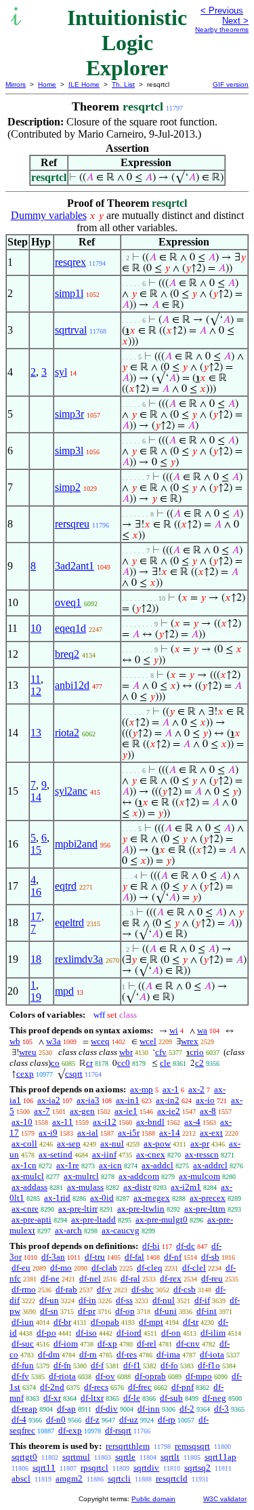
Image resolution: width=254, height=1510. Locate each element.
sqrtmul (76, 1457)
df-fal (134, 1257)
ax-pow (157, 1143)
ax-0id (102, 1198)
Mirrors (15, 84)
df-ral (130, 1278)
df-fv (20, 1376)
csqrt (74, 1074)
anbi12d (72, 685)
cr (89, 1063)
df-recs (96, 1387)
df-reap (24, 1409)
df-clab (104, 1268)
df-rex (171, 1278)
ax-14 (169, 1133)
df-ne (50, 1278)
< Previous (221, 10)
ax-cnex (150, 1154)
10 (35, 628)
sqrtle (125, 1457)
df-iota (212, 1354)
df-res (127, 1354)
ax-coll (24, 1143)
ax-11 (62, 1122)
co (55, 1063)
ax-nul (112, 1143)
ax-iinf (104, 1154)
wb (14, 1041)
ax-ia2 (48, 1100)
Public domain (153, 1499)
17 (35, 916)
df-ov (105, 1376)
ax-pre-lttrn (205, 1209)
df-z (92, 1419)
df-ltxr (92, 1398)
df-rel (146, 1343)
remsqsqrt (192, 1446)
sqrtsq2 (197, 1468)
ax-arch (68, 1230)
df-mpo (199, 1376)
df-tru (95, 1257)
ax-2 (196, 1089)
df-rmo (24, 1289)
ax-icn (110, 1165)
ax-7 (42, 1111)
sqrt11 (44, 1468)
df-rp (166, 1419)
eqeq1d (70, 628)
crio (197, 1052)
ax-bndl (150, 1122)
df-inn (148, 1409)
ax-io (205, 1100)
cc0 (123, 1063)
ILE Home (84, 84)
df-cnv (188, 1343)
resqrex (70, 262)
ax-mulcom (199, 1176)
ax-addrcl (210, 1165)
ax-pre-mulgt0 (161, 1219)
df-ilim (213, 1333)
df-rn (88, 1354)
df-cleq (150, 1268)
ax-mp (141, 1089)
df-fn (62, 1365)
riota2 (67, 732)
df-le (131, 1398)
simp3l (69, 450)
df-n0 (56, 1419)
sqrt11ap (220, 1457)
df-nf (173, 1257)
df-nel (90, 1278)
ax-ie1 (125, 1111)
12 (35, 691)
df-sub (171, 1398)
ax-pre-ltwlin (141, 1209)
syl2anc (71, 791)
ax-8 (208, 1111)
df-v (104, 1289)
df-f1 (132, 1365)
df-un (49, 1300)
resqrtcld (172, 1478)
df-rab (66, 1289)
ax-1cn (24, 1165)
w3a (53, 1041)
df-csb (184, 1289)
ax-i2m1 (186, 1187)
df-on (171, 1333)
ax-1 (171, 1089)
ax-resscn (202, 1154)
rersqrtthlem (128, 1446)
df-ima (168, 1354)
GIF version (231, 84)
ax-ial (87, 1133)
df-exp (70, 1430)
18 (35, 959)
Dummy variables (49, 215)
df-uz (128, 1419)
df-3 (221, 1409)
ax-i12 (105, 1122)
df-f (97, 1365)
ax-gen (82, 1111)
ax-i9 (48, 1133)
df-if (202, 1300)
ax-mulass (85, 1187)
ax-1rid (57, 1198)
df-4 (19, 1419)
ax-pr (199, 1143)
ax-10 (22, 1122)
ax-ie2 (168, 1111)
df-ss (124, 1300)
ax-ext (211, 1133)
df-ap (66, 1409)
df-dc (185, 1246)
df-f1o (209, 1365)
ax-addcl (157, 1165)
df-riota (62, 1376)
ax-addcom (139, 1176)
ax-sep (69, 1143)
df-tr (190, 1322)
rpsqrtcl (94, 1468)
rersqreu (72, 524)
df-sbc (142, 1289)
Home (47, 84)
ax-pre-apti (31, 1219)
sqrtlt (170, 1457)
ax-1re (67, 1165)
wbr (126, 1052)
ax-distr (137, 1187)
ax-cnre (25, 1209)
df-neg (214, 1398)
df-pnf (182, 1387)
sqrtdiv (146, 1468)
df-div (107, 1409)
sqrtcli (119, 1478)
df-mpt (151, 1322)
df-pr (87, 1311)
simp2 (68, 487)
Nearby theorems (222, 29)
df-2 (186, 1409)
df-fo (169, 1365)
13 (35, 732)
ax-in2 (167, 1100)
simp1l (69, 293)
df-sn (49, 1311)
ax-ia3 (88, 1100)
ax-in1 (128, 1100)
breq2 (67, 654)
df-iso (86, 1333)
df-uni (165, 1311)
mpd (64, 991)
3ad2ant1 (74, 566)
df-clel (194, 1268)
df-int (206, 1311)
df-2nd (52, 1387)
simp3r (69, 414)
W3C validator (225, 1499)
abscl (21, 1478)
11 (35, 679)
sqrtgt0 (24, 1457)
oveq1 (68, 602)
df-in (87, 1300)
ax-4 (192, 1122)
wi (173, 1030)
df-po (46, 1333)
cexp (25, 1074)
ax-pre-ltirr (78, 1209)
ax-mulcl (28, 1176)
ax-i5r (129, 1133)
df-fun (23, 1365)
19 (35, 997)
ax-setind (55, 1154)
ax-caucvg (121, 1230)
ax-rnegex (151, 1198)
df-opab (105, 1322)
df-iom (66, 1343)
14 (35, 797)
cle (165, 1063)
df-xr (52, 1398)
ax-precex (208, 1198)
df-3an (53, 1257)
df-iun (23, 1322)
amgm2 (69, 1478)
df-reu (212, 1278)
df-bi (151, 1246)
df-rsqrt (118, 1430)
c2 (199, 1063)
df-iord (129, 1333)
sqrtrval (71, 330)
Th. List (123, 84)
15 (35, 850)
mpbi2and (76, 844)
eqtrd (66, 886)
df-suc (23, 1343)
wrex (189, 1041)
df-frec (140, 1387)
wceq (100, 1041)
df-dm (49, 1354)
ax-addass (29, 1187)
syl (61, 372)
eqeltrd (69, 922)
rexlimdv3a (79, 959)
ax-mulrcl (81, 1176)
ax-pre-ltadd (93, 1219)
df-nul (163, 1300)
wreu (28, 1052)
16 (35, 892)
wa (202, 1030)
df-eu (21, 1268)
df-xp (107, 1343)
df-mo (61, 1268)
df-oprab (150, 1376)
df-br (62, 1322)
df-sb (210, 1257)
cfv (161, 1052)
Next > (235, 21)
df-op (125, 1311)
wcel (148, 1041)
